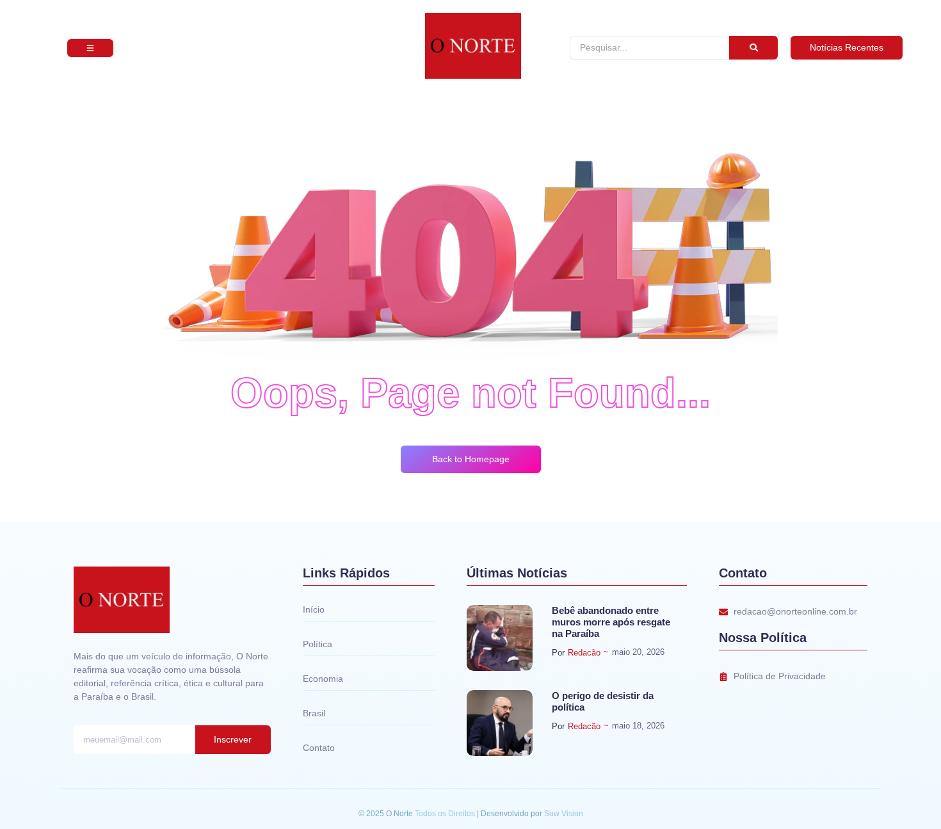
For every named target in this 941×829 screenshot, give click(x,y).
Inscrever (233, 739)
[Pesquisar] (753, 48)
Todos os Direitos (446, 813)
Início (314, 609)
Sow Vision (563, 813)
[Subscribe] (90, 48)
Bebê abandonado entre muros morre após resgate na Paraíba (611, 622)
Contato (319, 748)
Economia (323, 678)
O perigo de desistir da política (603, 701)
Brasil (314, 713)
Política (317, 644)
